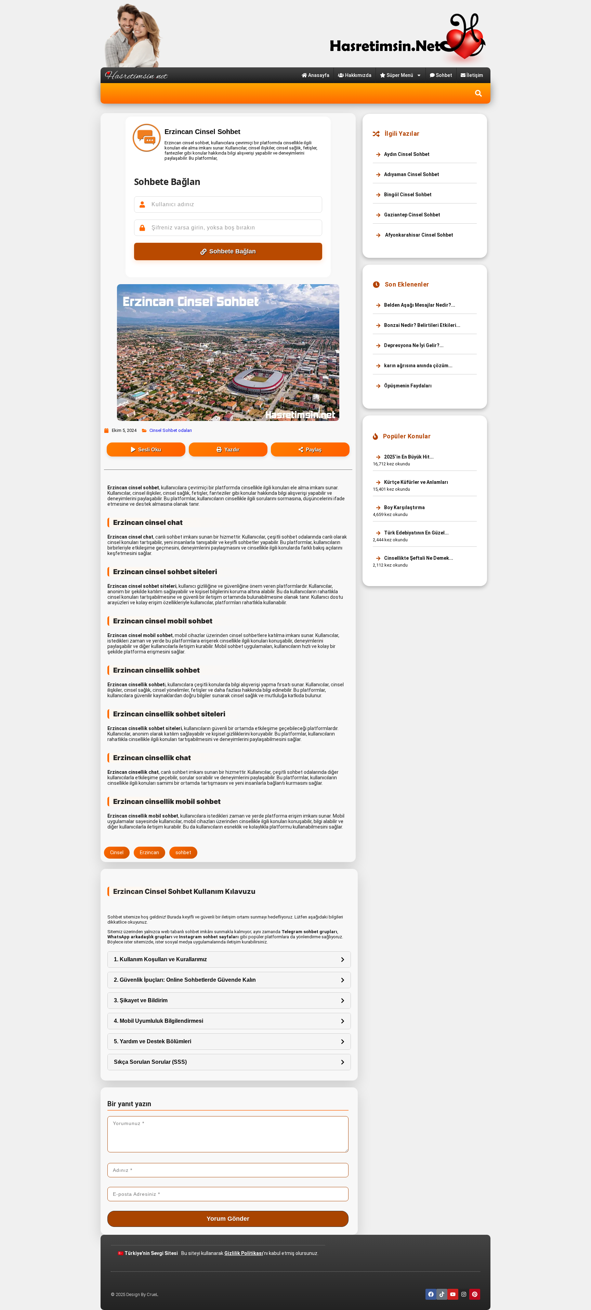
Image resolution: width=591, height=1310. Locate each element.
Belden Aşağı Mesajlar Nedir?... (419, 305)
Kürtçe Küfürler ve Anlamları (415, 482)
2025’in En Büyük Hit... (408, 457)
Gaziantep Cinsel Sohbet (411, 214)
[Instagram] (463, 1294)
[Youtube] (452, 1294)
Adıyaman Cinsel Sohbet (411, 174)
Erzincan (149, 852)
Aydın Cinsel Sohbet (406, 154)
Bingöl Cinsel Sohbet (407, 194)
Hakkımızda (358, 75)
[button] (478, 93)
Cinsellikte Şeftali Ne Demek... (418, 558)
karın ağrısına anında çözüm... (417, 365)
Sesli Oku (149, 449)
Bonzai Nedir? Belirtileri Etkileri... (421, 325)
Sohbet (444, 75)
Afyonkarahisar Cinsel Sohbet (418, 235)
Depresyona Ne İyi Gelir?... (413, 345)
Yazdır (231, 449)
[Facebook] (430, 1294)
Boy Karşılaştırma (404, 507)
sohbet (183, 852)
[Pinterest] (474, 1294)
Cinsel (116, 852)
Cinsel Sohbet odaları (170, 430)
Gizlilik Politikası (243, 1253)
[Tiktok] (441, 1294)
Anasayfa (318, 75)
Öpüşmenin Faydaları (407, 385)
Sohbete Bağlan (232, 251)
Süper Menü (399, 75)
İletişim (475, 75)
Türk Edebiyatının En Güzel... (416, 532)
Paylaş (313, 449)
